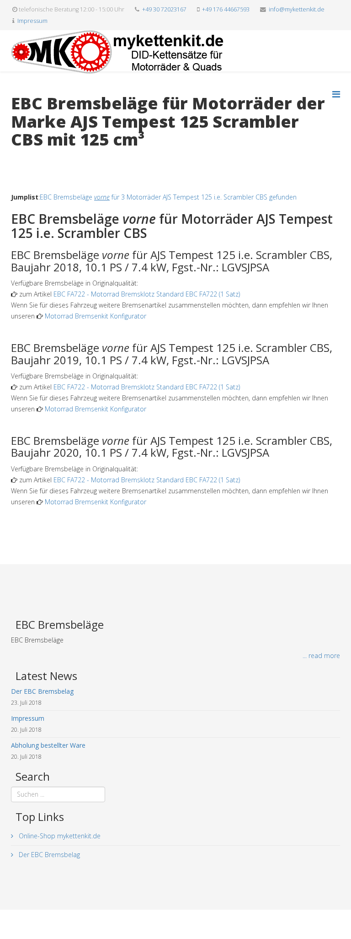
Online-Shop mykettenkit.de (59, 835)
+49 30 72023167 (164, 9)
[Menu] (336, 94)
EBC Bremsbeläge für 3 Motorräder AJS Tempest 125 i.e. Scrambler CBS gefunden (168, 197)
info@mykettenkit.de (296, 9)
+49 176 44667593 (226, 9)
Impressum (32, 21)
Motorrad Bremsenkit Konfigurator (95, 316)
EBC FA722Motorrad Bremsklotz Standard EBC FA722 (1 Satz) (146, 294)
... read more (321, 655)
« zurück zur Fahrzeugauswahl (54, 158)
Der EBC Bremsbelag (48, 854)
